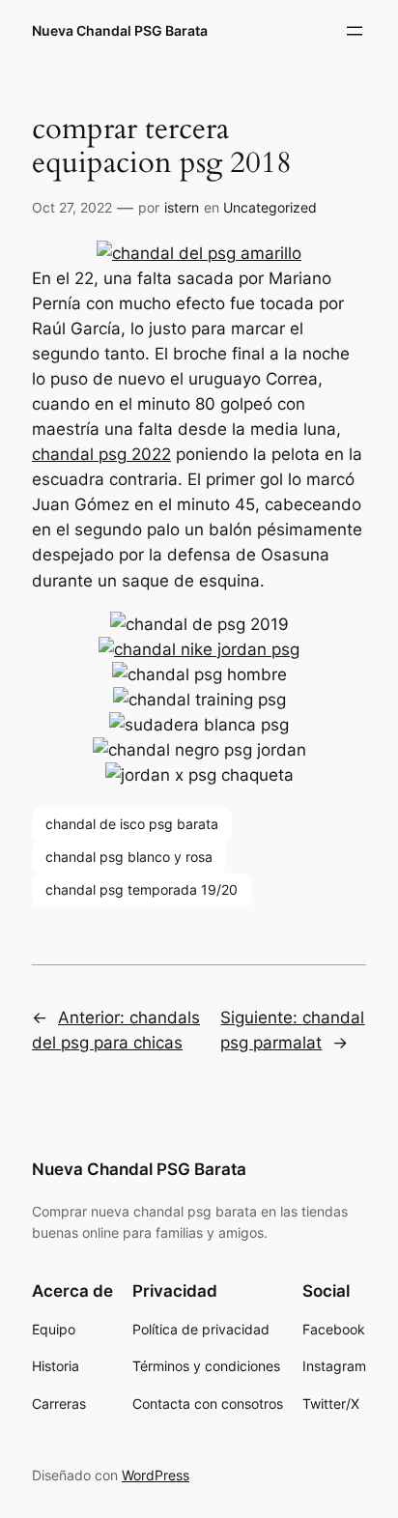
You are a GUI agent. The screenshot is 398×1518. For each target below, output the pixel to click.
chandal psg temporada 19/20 (141, 889)
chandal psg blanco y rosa (129, 856)
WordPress (155, 1475)
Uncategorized (270, 207)
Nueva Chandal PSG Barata (120, 30)
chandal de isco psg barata (131, 824)
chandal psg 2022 (101, 454)
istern (181, 207)
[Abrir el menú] (354, 31)
